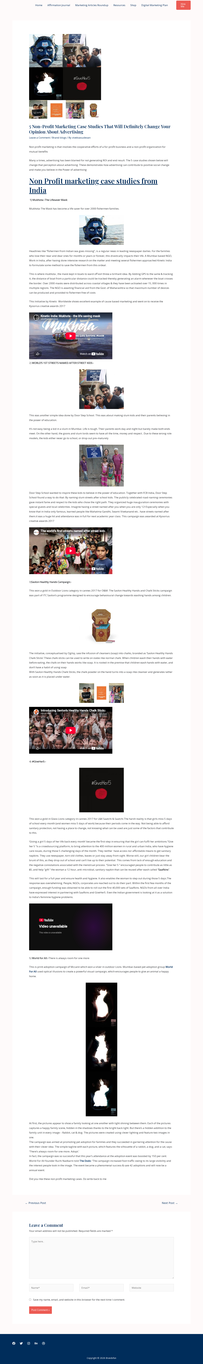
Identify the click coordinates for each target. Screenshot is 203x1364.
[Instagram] (28, 1343)
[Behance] (36, 1343)
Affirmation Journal (58, 5)
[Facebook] (13, 1343)
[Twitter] (21, 1343)
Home (38, 5)
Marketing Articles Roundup (91, 5)
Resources (119, 5)
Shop (133, 5)
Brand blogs (59, 137)
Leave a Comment (39, 137)
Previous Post (35, 1203)
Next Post (170, 1203)
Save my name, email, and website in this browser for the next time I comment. (79, 1299)
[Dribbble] (43, 1343)
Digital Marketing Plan (154, 5)
